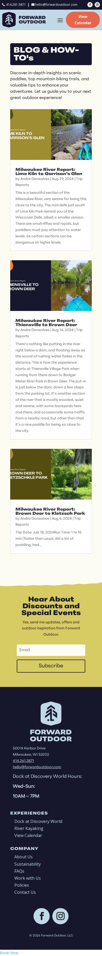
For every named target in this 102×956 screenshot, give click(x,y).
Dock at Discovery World (38, 821)
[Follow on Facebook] (90, 4)
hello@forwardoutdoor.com (56, 4)
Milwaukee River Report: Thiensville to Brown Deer (46, 323)
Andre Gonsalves (34, 179)
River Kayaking (28, 828)
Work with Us (27, 878)
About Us (23, 857)
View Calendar (83, 19)
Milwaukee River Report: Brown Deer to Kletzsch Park (50, 511)
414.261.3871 (16, 4)
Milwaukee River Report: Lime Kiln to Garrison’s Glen (48, 172)
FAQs (19, 871)
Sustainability (27, 864)
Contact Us (25, 892)
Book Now (9, 952)
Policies (21, 885)
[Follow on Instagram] (97, 4)
